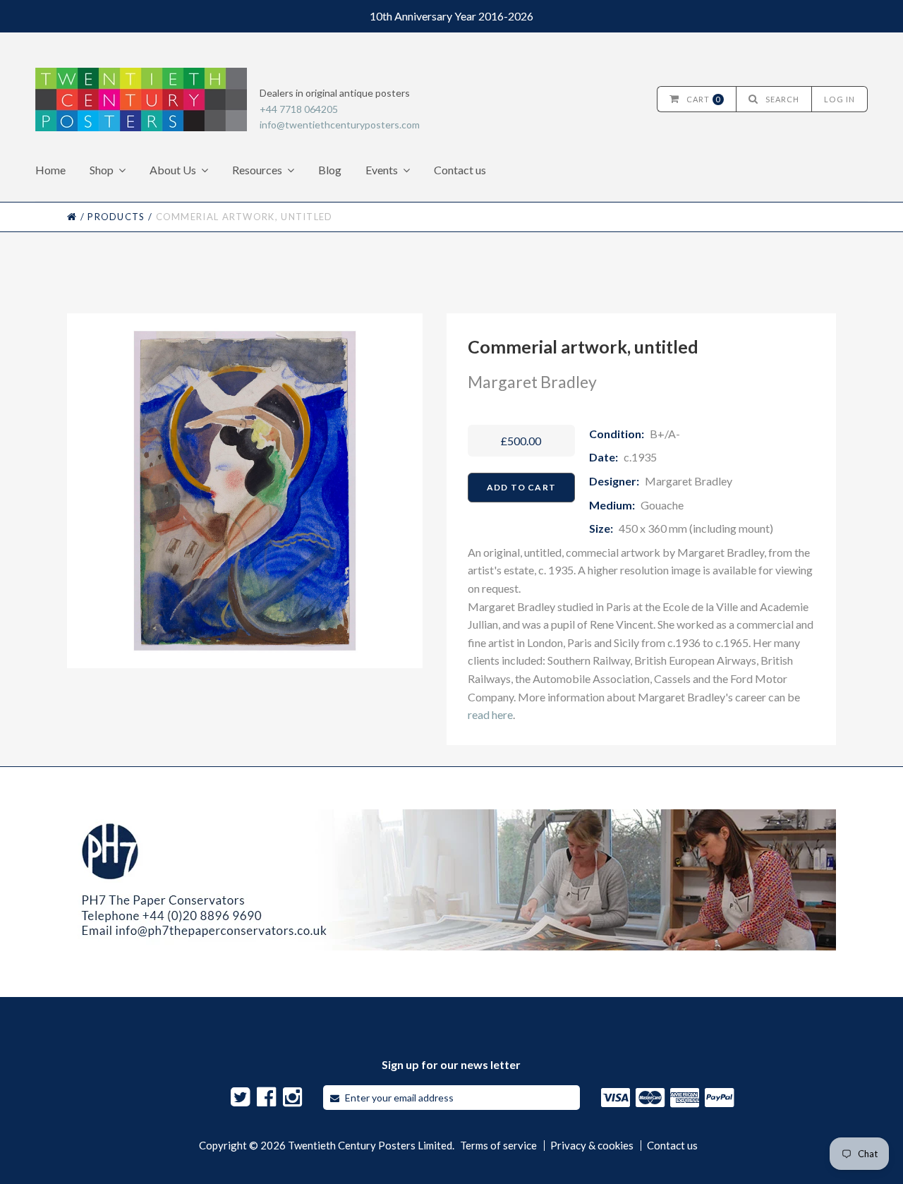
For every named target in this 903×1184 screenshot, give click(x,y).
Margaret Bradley (532, 382)
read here (490, 714)
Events (381, 169)
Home (50, 169)
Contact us (460, 169)
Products (116, 216)
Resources (257, 169)
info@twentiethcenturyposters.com (340, 125)
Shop (102, 169)
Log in (839, 99)
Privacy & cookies (592, 1145)
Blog (329, 169)
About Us (173, 169)
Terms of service (498, 1145)
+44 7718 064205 (299, 109)
